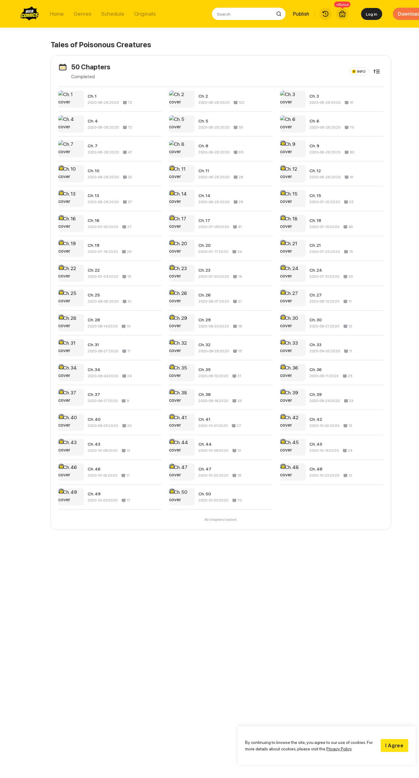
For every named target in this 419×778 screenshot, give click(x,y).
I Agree (394, 745)
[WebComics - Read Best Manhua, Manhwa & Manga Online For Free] (30, 14)
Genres (82, 14)
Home (57, 14)
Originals (145, 14)
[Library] (325, 14)
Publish (301, 13)
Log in (371, 14)
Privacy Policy (339, 748)
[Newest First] (376, 71)
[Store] (342, 14)
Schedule (112, 14)
